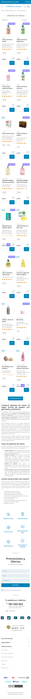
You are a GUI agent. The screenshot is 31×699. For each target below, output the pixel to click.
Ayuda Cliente (5, 642)
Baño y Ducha (13, 10)
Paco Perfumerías (7, 638)
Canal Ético (4, 660)
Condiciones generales (7, 653)
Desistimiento (5, 668)
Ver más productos (15, 398)
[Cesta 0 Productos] (28, 7)
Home (2, 10)
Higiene (7, 10)
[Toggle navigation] (2, 6)
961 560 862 (16, 604)
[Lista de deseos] (13, 58)
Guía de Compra (6, 646)
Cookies (3, 664)
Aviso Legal (4, 650)
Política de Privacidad (6, 657)
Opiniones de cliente (16, 630)
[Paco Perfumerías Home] (13, 7)
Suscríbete (15, 585)
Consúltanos (12, 610)
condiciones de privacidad (15, 590)
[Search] (24, 6)
